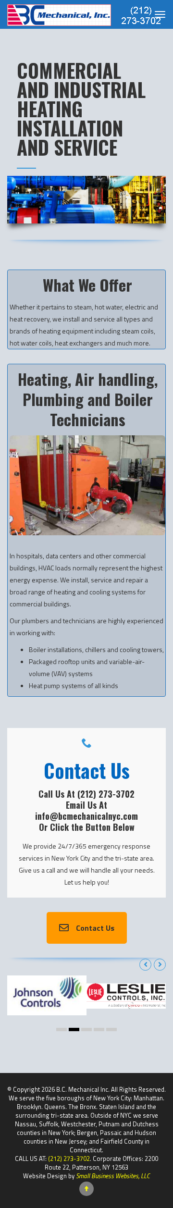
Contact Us (95, 928)
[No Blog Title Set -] (84, 14)
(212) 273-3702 (106, 794)
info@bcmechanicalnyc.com (86, 816)
